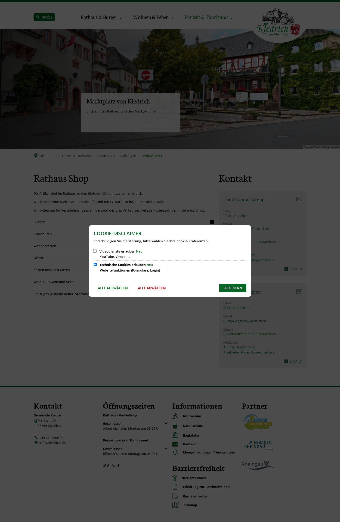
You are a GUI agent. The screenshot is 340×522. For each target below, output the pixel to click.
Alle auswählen (113, 288)
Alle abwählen (152, 288)
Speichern (232, 288)
